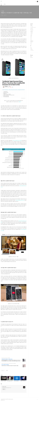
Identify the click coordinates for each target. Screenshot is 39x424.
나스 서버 (32, 26)
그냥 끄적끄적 (32, 50)
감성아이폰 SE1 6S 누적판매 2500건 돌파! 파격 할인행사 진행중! (10, 365)
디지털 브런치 (4, 386)
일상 (30, 45)
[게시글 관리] (4, 370)
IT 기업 (31, 35)
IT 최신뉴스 (31, 31)
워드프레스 (32, 28)
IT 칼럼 (31, 34)
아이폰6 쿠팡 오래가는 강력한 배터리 (7, 359)
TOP (37, 399)
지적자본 (31, 25)
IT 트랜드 (31, 33)
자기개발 (31, 49)
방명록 (4, 4)
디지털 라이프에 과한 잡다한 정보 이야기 (6, 387)
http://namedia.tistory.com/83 (17, 140)
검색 (35, 1)
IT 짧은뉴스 (32, 32)
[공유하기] (3, 370)
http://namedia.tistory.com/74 (20, 200)
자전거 (31, 48)
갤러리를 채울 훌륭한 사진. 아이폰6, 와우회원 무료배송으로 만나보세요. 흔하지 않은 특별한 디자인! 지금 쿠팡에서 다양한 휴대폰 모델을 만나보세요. (11, 360)
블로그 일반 (32, 29)
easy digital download (33, 27)
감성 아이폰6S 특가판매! (5, 364)
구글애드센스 (32, 30)
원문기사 (20, 101)
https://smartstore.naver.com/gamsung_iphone (8, 363)
